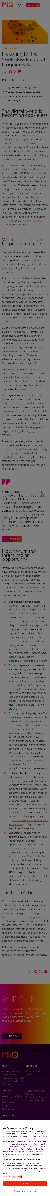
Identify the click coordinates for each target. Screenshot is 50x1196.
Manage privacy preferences (25, 1191)
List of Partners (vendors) (12, 1177)
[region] (25, 1158)
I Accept (25, 1183)
